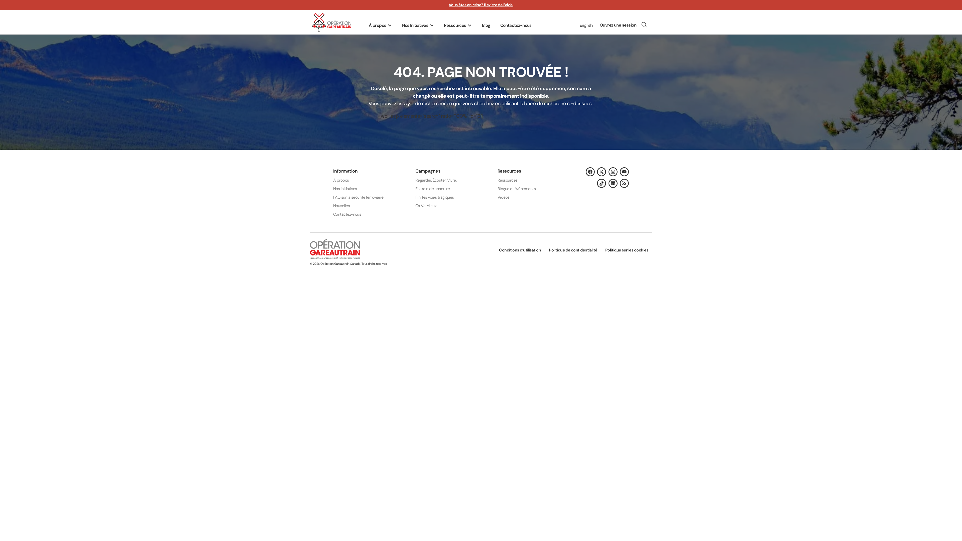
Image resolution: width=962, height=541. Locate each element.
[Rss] (624, 183)
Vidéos (504, 197)
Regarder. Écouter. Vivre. (435, 180)
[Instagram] (613, 171)
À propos (341, 180)
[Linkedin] (613, 183)
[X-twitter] (601, 171)
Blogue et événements (517, 188)
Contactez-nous (347, 214)
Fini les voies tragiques (434, 197)
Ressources (508, 180)
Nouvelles (341, 205)
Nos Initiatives (345, 188)
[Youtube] (624, 171)
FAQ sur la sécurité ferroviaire (358, 197)
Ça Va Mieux (425, 205)
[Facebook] (590, 171)
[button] (380, 25)
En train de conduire (432, 188)
